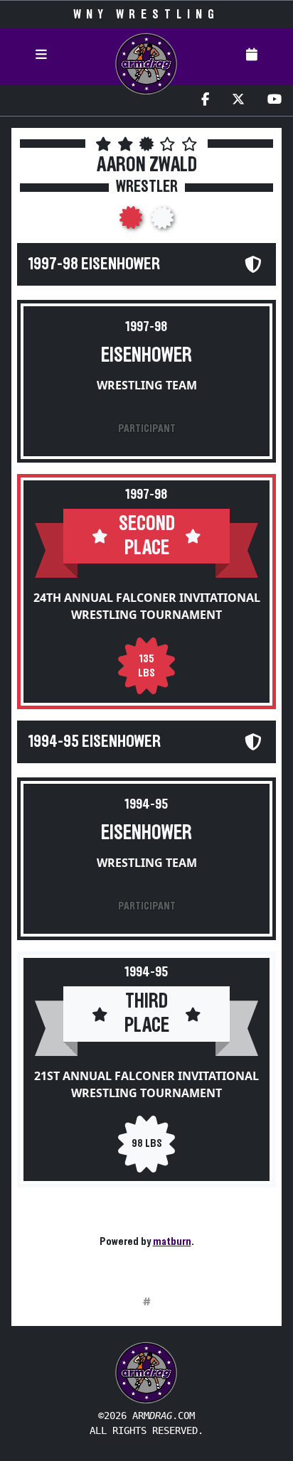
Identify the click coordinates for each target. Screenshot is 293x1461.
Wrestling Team (147, 385)
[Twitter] (238, 100)
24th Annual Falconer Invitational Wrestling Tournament (146, 606)
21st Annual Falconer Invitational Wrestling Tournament (146, 1084)
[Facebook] (205, 100)
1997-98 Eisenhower (94, 264)
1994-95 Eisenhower (94, 741)
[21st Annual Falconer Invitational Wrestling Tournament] (162, 222)
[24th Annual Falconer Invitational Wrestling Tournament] (132, 222)
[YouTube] (274, 100)
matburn (172, 1241)
